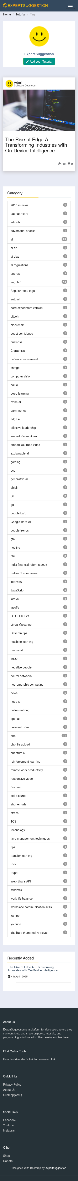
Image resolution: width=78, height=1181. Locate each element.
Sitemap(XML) (12, 1095)
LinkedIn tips (19, 633)
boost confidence (22, 333)
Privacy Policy (12, 1084)
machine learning (22, 641)
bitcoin (15, 316)
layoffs (15, 607)
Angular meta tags (23, 291)
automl (15, 299)
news (14, 693)
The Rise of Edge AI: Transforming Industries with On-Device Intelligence (36, 144)
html (13, 556)
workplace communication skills (31, 907)
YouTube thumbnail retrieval (29, 932)
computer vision (21, 376)
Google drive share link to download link (29, 1059)
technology (18, 830)
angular (16, 282)
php (13, 736)
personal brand (21, 727)
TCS (13, 821)
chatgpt (15, 368)
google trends (20, 530)
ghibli (14, 487)
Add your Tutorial (40, 61)
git (12, 496)
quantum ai (18, 753)
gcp (13, 470)
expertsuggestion (56, 1168)
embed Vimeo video (24, 436)
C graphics (18, 350)
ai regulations (19, 265)
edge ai (15, 419)
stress (15, 813)
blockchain (18, 325)
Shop (6, 1155)
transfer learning (21, 855)
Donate (8, 1161)
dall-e (14, 385)
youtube (16, 924)
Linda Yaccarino (21, 624)
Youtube (8, 1125)
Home (7, 14)
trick (13, 864)
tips (13, 847)
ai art (14, 248)
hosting (15, 547)
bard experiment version (27, 308)
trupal (14, 873)
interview (16, 582)
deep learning (20, 393)
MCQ (14, 659)
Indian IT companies (24, 573)
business (16, 342)
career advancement (24, 359)
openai (15, 718)
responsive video (22, 778)
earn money (18, 410)
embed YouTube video (25, 445)
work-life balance (22, 898)
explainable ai (20, 453)
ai (12, 239)
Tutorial (20, 14)
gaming (15, 462)
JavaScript (17, 590)
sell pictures (18, 796)
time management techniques (30, 838)
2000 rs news (19, 205)
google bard (18, 513)
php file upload (20, 744)
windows (16, 890)
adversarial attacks (23, 231)
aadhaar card (19, 213)
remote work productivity (27, 770)
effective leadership (23, 427)
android (16, 273)
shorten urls (18, 804)
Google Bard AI (21, 522)
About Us (9, 1089)
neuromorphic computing (27, 684)
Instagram (9, 1130)
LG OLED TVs (20, 616)
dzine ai (16, 402)
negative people (21, 667)
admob (15, 222)
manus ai (17, 650)
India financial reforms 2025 (29, 564)
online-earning (20, 710)
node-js (15, 701)
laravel (15, 599)
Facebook (9, 1120)
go (12, 505)
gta (13, 539)
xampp (15, 915)
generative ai (19, 479)
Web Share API (21, 881)
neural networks (21, 676)
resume (16, 787)
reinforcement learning (25, 761)
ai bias (15, 256)
